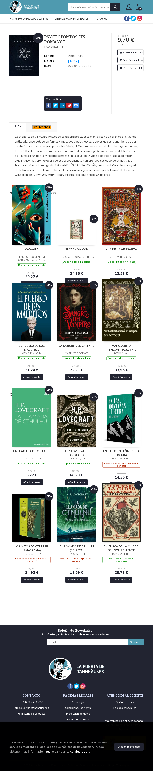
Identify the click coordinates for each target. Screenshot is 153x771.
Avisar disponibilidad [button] (133, 67)
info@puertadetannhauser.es (31, 708)
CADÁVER (31, 249)
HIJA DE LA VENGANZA (121, 249)
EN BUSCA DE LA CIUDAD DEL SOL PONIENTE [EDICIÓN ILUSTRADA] (121, 548)
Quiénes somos (125, 702)
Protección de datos (78, 714)
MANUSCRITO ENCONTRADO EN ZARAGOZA (121, 348)
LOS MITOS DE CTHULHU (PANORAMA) (32, 548)
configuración (79, 751)
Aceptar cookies (129, 747)
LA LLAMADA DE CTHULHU (32, 451)
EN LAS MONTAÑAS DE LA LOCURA (121, 453)
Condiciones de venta (78, 708)
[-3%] (31, 215)
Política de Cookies (78, 719)
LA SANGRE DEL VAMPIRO (77, 346)
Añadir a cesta (76, 280)
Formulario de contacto (31, 714)
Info (18, 126)
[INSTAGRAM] (139, 18)
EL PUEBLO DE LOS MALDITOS (32, 348)
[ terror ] (73, 61)
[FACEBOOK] (127, 18)
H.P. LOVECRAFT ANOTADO (76, 453)
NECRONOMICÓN (76, 249)
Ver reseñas (42, 127)
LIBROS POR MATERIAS (71, 19)
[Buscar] (115, 7)
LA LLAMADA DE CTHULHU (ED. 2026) (76, 548)
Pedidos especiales (124, 708)
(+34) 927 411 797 (32, 702)
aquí (48, 751)
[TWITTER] (133, 18)
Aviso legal (78, 702)
